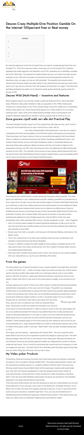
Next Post (76, 407)
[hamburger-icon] (13, 9)
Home (20, 426)
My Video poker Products (19, 56)
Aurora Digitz (64, 429)
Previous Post (9, 407)
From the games (16, 53)
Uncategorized (12, 32)
